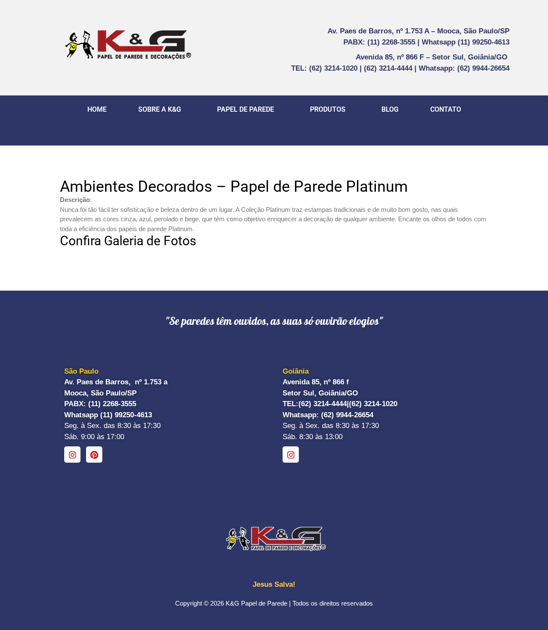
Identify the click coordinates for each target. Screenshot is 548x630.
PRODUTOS (327, 109)
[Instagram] (72, 454)
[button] (161, 109)
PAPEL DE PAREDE (245, 109)
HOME (97, 109)
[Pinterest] (94, 454)
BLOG (390, 109)
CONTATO (445, 109)
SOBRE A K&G (159, 109)
